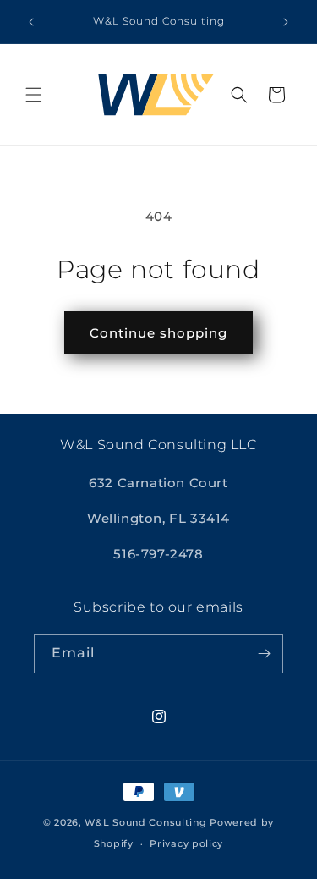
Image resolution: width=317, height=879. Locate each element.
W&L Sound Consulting (145, 822)
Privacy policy (186, 843)
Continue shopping (158, 333)
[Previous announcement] (31, 22)
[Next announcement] (285, 22)
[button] (33, 94)
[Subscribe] (263, 653)
